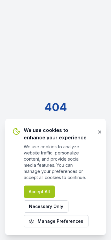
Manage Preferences (60, 221)
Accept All (39, 191)
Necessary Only (46, 206)
